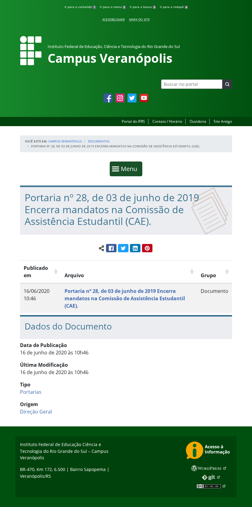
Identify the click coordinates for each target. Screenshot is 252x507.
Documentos (98, 141)
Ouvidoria (198, 121)
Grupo (208, 275)
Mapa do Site (139, 19)
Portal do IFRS (133, 121)
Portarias (30, 392)
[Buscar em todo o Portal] (227, 84)
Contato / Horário (167, 121)
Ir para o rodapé (173, 7)
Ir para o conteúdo (80, 7)
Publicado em (36, 272)
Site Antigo (223, 121)
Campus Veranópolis (65, 141)
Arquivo (74, 275)
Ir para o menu (112, 7)
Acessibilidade (113, 19)
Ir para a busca (142, 7)
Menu (130, 168)
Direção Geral (36, 411)
